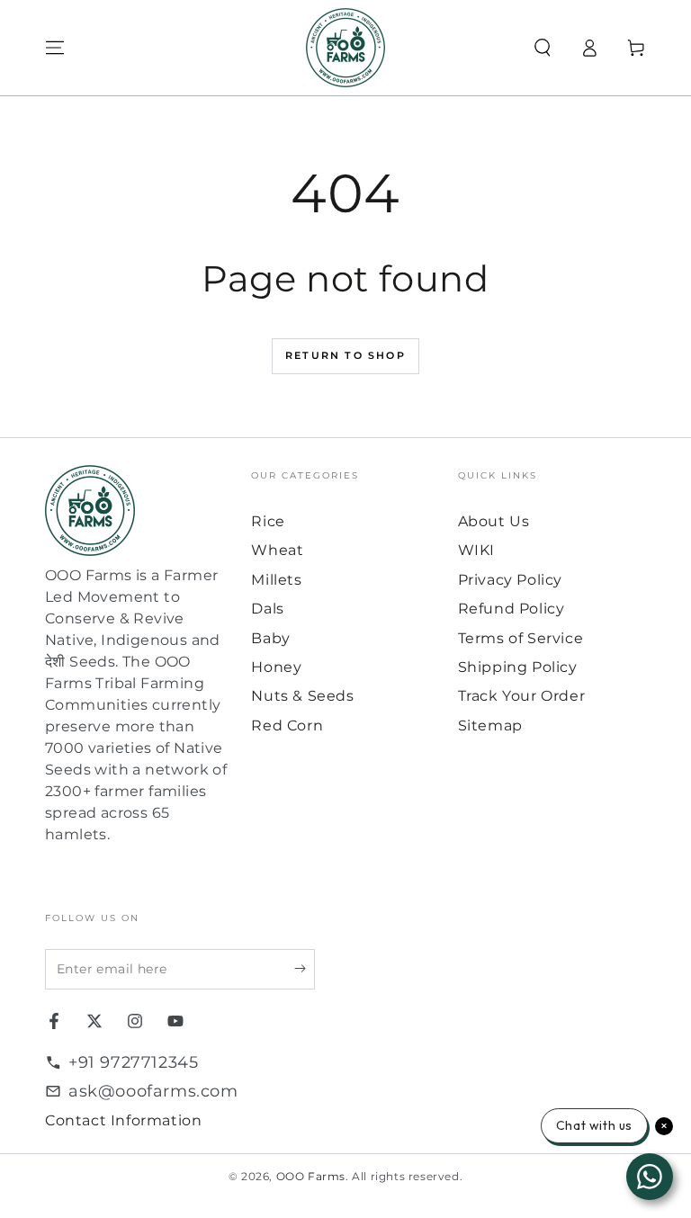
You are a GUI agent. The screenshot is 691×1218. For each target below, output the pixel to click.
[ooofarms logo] (139, 510)
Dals (267, 608)
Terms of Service (521, 638)
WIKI (476, 550)
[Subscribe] (304, 969)
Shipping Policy (518, 667)
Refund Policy (511, 608)
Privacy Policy (510, 579)
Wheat (277, 550)
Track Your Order (522, 695)
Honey (276, 667)
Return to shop (345, 355)
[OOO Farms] (345, 47)
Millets (276, 579)
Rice (267, 521)
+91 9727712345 (133, 1062)
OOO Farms (311, 1176)
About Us (494, 521)
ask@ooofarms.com (153, 1091)
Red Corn (287, 725)
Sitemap (490, 725)
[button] (542, 47)
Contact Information (123, 1120)
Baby (270, 638)
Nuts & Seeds (302, 695)
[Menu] (54, 47)
